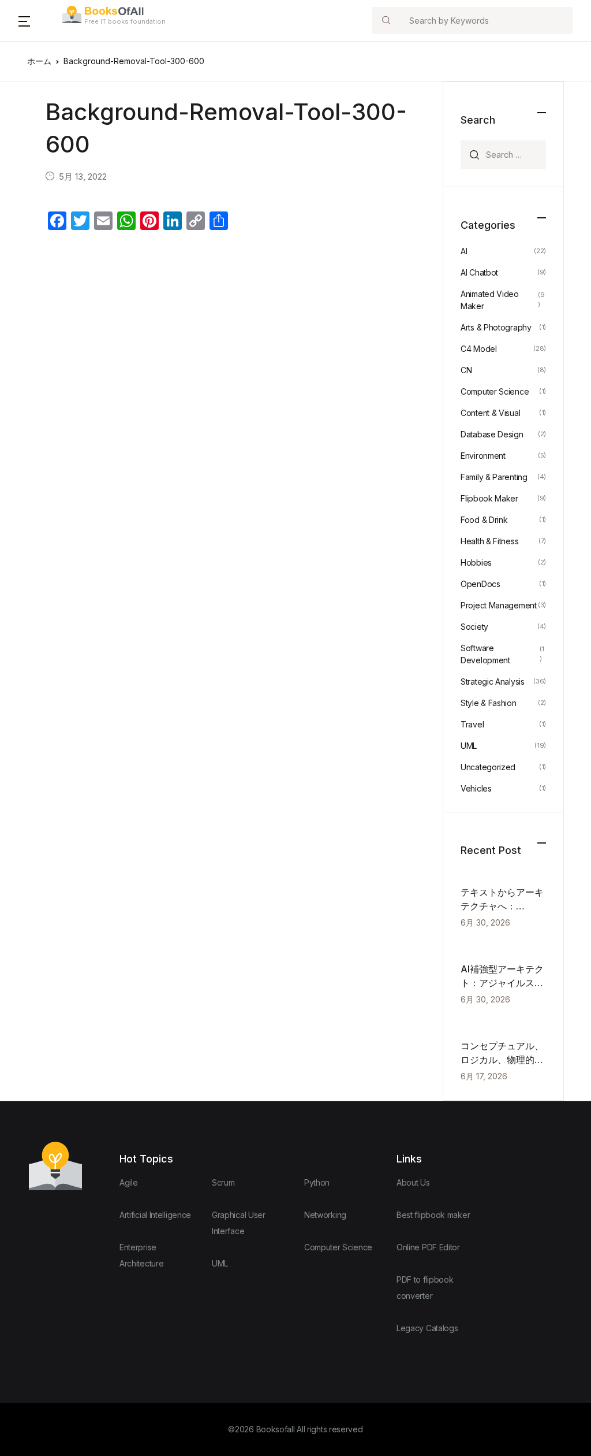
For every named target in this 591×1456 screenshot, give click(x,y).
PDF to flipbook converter (425, 1288)
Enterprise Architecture (141, 1255)
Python (317, 1182)
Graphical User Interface (238, 1223)
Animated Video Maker (490, 300)
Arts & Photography (496, 327)
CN (466, 370)
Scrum (223, 1182)
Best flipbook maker (433, 1215)
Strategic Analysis (493, 681)
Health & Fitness (489, 541)
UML (469, 746)
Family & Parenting (494, 477)
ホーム (39, 61)
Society (474, 627)
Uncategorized (488, 767)
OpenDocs (480, 584)
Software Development (485, 654)
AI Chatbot (479, 272)
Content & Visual (490, 413)
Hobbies (476, 562)
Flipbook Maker (489, 498)
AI (464, 251)
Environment (483, 455)
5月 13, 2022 (83, 176)
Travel (472, 724)
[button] (24, 21)
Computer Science (495, 391)
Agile (128, 1182)
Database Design (492, 434)
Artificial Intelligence (155, 1215)
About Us (413, 1182)
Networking (325, 1215)
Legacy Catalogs (427, 1328)
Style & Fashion (489, 703)
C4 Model (479, 349)
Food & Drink (484, 520)
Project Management (499, 605)
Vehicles (476, 788)
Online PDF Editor (428, 1247)
